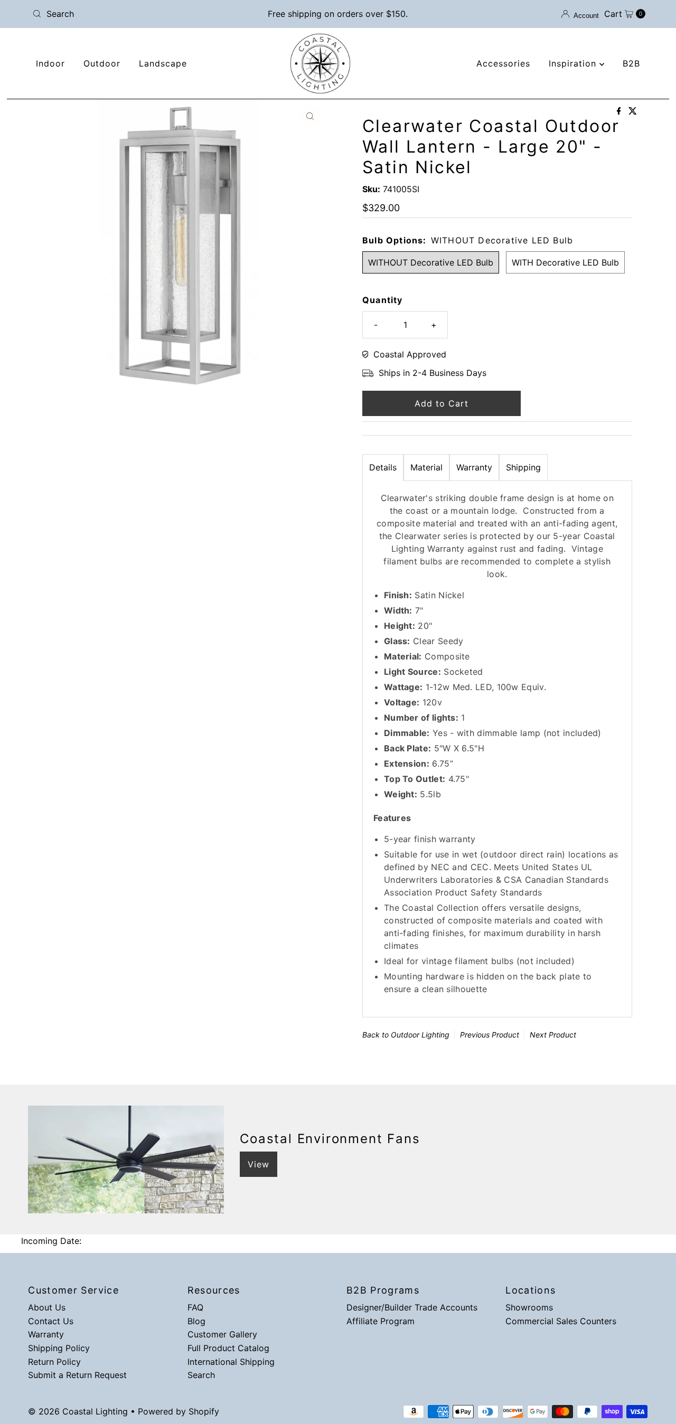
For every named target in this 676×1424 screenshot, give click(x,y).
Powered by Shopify (178, 1411)
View (258, 1164)
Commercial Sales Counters (560, 1321)
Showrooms (529, 1307)
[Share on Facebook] (620, 111)
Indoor (50, 63)
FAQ (195, 1307)
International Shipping (231, 1361)
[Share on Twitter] (632, 111)
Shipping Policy (59, 1348)
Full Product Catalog (228, 1348)
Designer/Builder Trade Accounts (411, 1307)
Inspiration (574, 63)
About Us (46, 1307)
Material (426, 467)
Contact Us (50, 1321)
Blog (196, 1321)
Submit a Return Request (77, 1375)
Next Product (553, 1034)
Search (201, 1375)
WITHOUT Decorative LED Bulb (430, 262)
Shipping (523, 467)
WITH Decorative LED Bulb (565, 262)
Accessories (503, 63)
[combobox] (128, 13)
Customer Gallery (222, 1334)
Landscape (163, 63)
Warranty (474, 467)
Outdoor (101, 63)
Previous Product (489, 1034)
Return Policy (54, 1361)
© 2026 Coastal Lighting (78, 1411)
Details (383, 467)
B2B (631, 63)
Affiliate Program (380, 1321)
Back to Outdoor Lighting (405, 1034)
